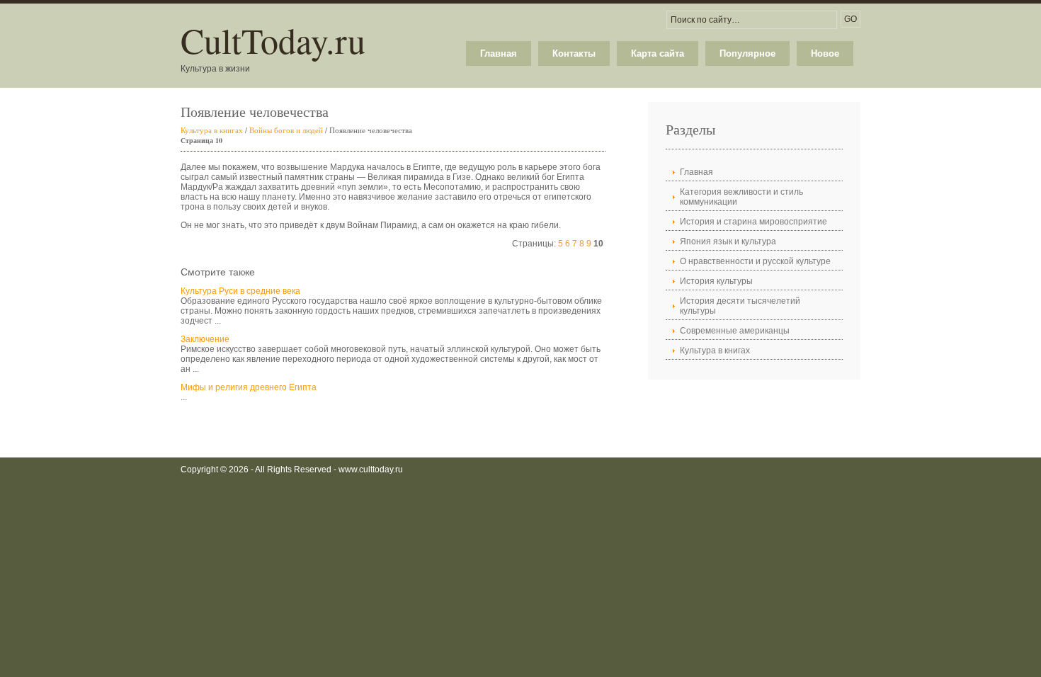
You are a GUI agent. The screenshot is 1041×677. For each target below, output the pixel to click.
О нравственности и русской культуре (755, 261)
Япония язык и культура (728, 241)
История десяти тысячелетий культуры (740, 306)
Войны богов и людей (286, 130)
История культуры (716, 281)
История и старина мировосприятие (753, 222)
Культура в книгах (212, 130)
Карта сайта (657, 53)
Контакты (574, 53)
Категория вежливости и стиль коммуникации (741, 197)
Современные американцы (735, 331)
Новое (825, 53)
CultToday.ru (273, 40)
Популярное (747, 53)
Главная (498, 53)
